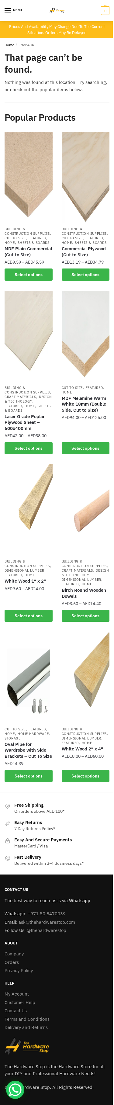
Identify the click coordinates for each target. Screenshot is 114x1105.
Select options (29, 274)
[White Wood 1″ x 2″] (29, 510)
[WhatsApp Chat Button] (15, 1090)
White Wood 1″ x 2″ (25, 581)
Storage (13, 738)
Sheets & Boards (34, 243)
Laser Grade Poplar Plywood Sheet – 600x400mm (25, 422)
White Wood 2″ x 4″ (82, 749)
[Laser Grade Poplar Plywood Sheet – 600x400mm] (29, 336)
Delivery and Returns (26, 1027)
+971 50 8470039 (47, 913)
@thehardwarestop (46, 930)
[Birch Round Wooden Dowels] (86, 510)
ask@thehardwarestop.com (47, 922)
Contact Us (16, 1010)
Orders (12, 962)
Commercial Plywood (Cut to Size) (84, 252)
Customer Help (20, 1002)
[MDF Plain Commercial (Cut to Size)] (29, 177)
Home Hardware (33, 734)
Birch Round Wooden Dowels (84, 593)
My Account (17, 994)
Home (9, 45)
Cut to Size (15, 238)
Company (14, 954)
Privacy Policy (19, 970)
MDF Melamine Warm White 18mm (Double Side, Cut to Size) (84, 404)
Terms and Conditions (27, 1019)
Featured (37, 238)
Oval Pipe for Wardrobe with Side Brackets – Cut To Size (28, 750)
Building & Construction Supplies (27, 231)
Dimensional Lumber (24, 570)
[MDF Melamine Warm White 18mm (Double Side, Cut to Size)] (86, 336)
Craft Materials (20, 397)
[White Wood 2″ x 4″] (86, 677)
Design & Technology (28, 399)
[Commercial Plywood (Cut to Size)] (86, 177)
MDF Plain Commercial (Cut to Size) (28, 252)
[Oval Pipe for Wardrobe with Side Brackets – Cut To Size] (29, 677)
